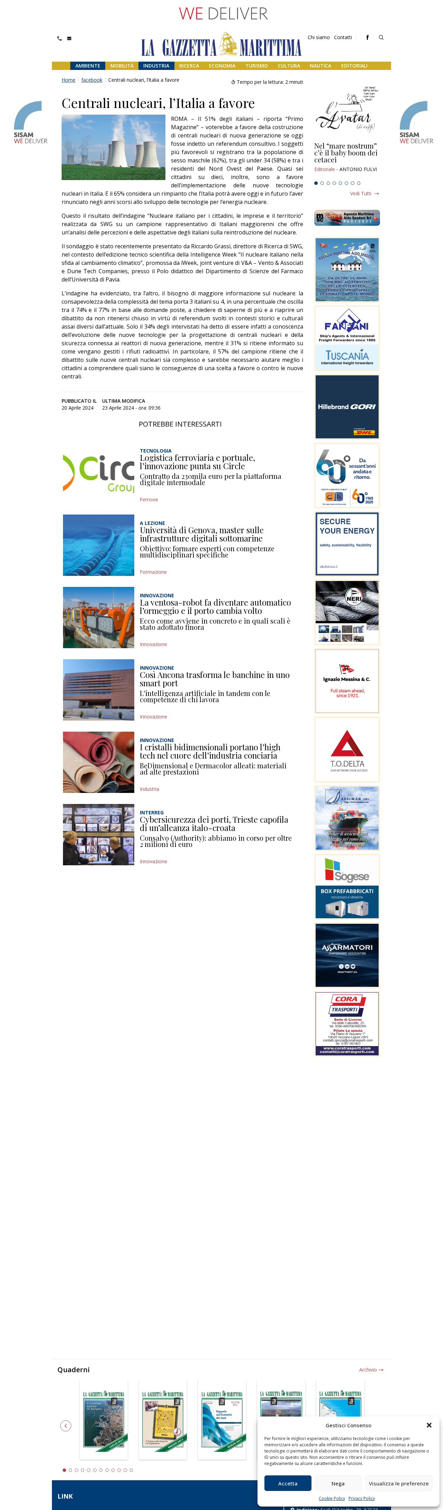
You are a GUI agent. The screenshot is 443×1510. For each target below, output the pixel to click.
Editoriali (354, 65)
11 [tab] (125, 1470)
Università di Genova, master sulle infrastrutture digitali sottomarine (202, 534)
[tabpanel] (347, 160)
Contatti (343, 37)
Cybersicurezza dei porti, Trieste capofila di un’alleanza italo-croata (214, 823)
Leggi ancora (347, 160)
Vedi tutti (360, 193)
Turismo (256, 65)
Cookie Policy (332, 1498)
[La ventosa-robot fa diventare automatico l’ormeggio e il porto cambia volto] (98, 617)
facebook (91, 80)
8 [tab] (359, 183)
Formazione (153, 572)
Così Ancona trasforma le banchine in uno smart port (215, 678)
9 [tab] (113, 1470)
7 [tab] (352, 183)
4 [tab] (334, 183)
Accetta (288, 1483)
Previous (65, 1425)
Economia (222, 65)
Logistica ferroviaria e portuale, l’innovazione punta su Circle (197, 461)
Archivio (368, 1369)
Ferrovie (149, 499)
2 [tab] (322, 183)
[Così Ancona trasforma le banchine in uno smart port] (98, 690)
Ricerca (189, 65)
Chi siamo (319, 37)
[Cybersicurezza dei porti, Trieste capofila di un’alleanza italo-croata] (98, 834)
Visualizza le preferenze (399, 1483)
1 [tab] (316, 183)
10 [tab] (119, 1470)
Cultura (289, 65)
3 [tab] (328, 183)
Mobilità (122, 65)
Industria (156, 65)
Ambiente (87, 65)
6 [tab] (346, 183)
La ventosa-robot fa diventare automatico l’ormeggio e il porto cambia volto (215, 606)
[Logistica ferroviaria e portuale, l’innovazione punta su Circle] (98, 472)
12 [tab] (131, 1470)
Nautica (320, 65)
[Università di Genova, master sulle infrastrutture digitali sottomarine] (98, 545)
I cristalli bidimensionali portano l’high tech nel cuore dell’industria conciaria (210, 751)
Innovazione (153, 644)
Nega (338, 1483)
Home (68, 80)
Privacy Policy (362, 1498)
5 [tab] (340, 183)
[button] (429, 1425)
